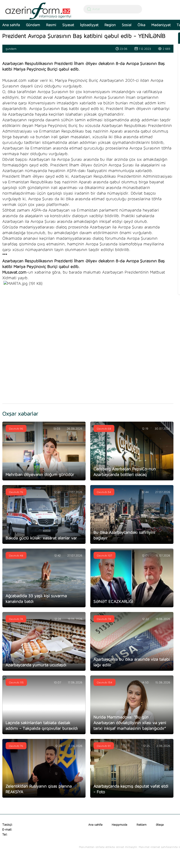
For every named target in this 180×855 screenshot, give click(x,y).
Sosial (126, 25)
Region (110, 25)
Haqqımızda (119, 824)
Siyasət (68, 25)
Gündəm (33, 25)
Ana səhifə (95, 824)
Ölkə (141, 25)
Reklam (141, 824)
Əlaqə (160, 824)
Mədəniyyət (161, 25)
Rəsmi (51, 25)
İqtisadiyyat (89, 25)
